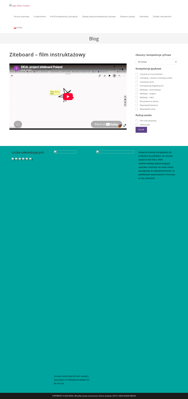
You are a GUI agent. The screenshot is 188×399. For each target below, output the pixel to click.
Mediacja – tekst (146, 97)
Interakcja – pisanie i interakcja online (155, 78)
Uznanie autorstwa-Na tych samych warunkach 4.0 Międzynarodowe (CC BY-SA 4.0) (72, 380)
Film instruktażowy (147, 120)
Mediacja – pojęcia (147, 93)
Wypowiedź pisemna (148, 105)
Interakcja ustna (146, 82)
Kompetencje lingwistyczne (151, 85)
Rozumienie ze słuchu (149, 101)
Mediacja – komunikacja (150, 89)
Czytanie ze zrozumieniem (151, 74)
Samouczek (144, 124)
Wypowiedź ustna (147, 109)
